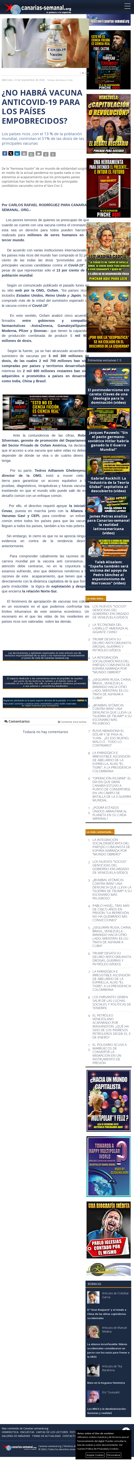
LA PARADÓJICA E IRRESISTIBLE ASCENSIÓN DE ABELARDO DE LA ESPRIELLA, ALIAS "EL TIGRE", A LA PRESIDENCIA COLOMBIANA (111, 762)
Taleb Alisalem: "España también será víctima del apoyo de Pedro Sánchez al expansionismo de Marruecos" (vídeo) (108, 572)
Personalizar (113, 1455)
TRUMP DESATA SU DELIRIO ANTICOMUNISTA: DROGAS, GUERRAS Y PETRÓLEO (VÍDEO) (112, 644)
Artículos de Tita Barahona (112, 1368)
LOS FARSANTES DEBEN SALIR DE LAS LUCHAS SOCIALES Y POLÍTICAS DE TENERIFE (111, 1002)
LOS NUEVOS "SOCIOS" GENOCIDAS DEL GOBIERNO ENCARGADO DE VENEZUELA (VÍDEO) (110, 612)
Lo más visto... (96, 598)
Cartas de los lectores (52, 1432)
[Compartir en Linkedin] (17, 153)
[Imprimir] (24, 153)
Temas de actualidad (46, 1436)
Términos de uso (72, 1446)
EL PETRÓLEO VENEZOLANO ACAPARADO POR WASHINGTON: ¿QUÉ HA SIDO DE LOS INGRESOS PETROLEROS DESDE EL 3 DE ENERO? (111, 1026)
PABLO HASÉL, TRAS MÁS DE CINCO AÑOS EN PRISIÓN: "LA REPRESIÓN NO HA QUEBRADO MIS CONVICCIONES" (111, 913)
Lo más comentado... (100, 832)
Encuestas (27, 1432)
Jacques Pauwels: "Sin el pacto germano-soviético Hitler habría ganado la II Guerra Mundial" (108, 441)
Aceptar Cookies (95, 1455)
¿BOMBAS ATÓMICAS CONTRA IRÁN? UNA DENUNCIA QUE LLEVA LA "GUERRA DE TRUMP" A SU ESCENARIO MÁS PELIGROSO (112, 714)
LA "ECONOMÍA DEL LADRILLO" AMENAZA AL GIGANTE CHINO (110, 628)
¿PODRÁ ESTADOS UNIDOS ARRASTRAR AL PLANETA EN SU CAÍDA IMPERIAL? (109, 813)
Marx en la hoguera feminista (106, 1382)
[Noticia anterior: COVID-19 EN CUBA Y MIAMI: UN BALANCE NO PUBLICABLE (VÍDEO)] (44, 153)
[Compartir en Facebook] (4, 153)
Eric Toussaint (111, 1392)
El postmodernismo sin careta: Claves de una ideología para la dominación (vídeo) (108, 396)
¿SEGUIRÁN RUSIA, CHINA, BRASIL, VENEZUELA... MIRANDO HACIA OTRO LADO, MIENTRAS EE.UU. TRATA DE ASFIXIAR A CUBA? (111, 689)
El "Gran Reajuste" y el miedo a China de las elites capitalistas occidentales (106, 1314)
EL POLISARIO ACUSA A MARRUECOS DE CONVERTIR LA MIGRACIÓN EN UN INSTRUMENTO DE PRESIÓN (109, 1054)
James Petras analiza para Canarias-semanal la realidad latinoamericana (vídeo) (108, 524)
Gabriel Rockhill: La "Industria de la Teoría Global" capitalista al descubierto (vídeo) (108, 484)
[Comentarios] (38, 153)
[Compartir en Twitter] (10, 153)
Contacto (69, 1436)
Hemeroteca (10, 1432)
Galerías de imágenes (16, 1436)
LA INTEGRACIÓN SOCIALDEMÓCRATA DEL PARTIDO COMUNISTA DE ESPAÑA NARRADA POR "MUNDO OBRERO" (111, 665)
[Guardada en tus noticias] (31, 153)
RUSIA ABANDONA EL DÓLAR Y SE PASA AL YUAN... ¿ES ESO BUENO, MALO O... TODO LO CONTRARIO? (110, 738)
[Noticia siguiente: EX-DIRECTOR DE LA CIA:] (51, 153)
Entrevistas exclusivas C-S (104, 360)
